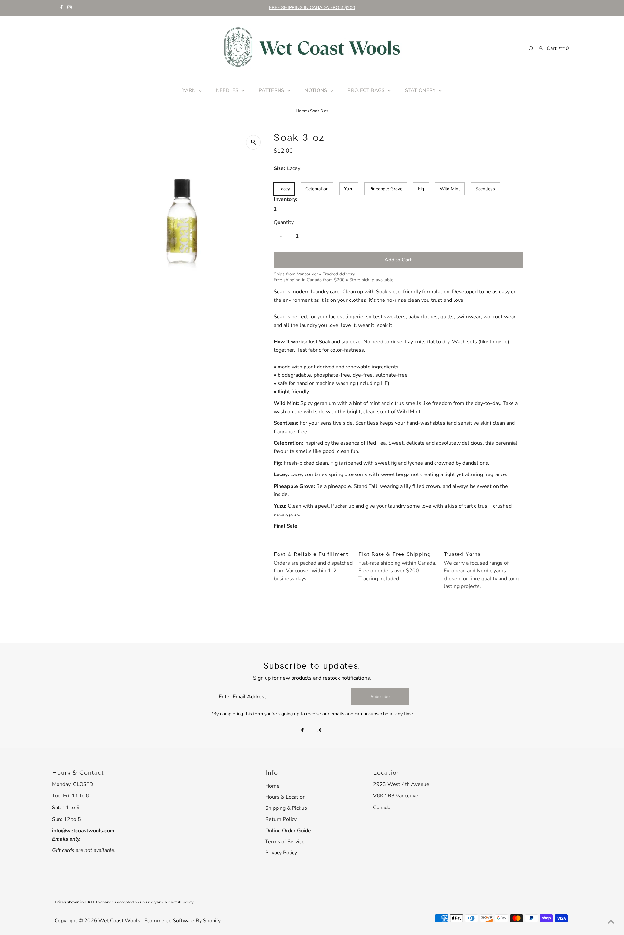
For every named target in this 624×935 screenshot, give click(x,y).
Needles (228, 90)
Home (301, 111)
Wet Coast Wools (119, 920)
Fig (421, 189)
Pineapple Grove (385, 189)
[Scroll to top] (611, 921)
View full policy (179, 902)
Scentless (485, 189)
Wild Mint (450, 189)
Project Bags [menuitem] (366, 90)
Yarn (189, 90)
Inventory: (285, 199)
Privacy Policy (281, 852)
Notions (317, 90)
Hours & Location (285, 797)
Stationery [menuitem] (421, 90)
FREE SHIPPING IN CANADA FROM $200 (312, 8)
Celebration (317, 189)
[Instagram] (69, 8)
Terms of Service (285, 841)
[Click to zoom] (253, 142)
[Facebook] (61, 8)
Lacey (284, 189)
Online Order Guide (288, 830)
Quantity (284, 222)
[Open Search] (531, 48)
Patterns (272, 90)
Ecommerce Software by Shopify (182, 920)
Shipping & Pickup (286, 808)
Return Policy (281, 819)
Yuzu (349, 189)
